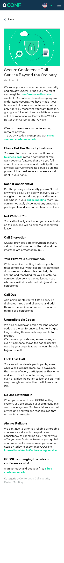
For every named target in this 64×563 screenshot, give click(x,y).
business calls (13, 157)
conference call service (37, 94)
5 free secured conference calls (29, 137)
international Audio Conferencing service (30, 450)
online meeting (36, 200)
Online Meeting (13, 482)
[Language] (47, 5)
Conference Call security (35, 478)
